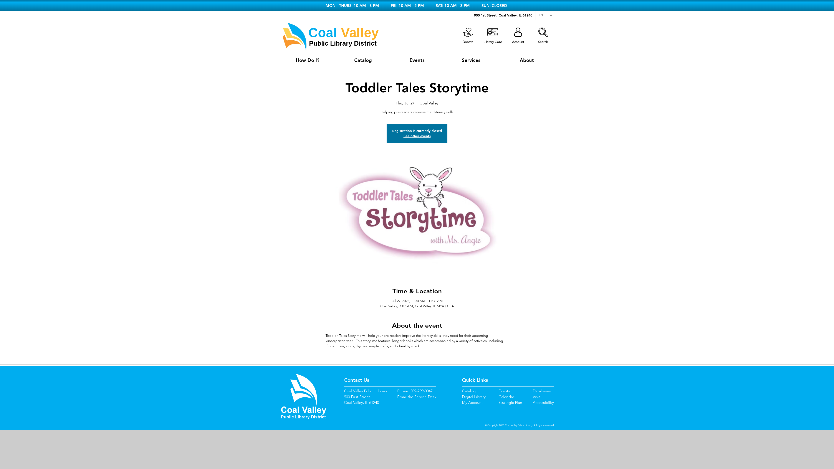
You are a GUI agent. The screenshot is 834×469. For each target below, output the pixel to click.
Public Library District (343, 43)
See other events (417, 136)
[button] (543, 32)
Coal (322, 32)
